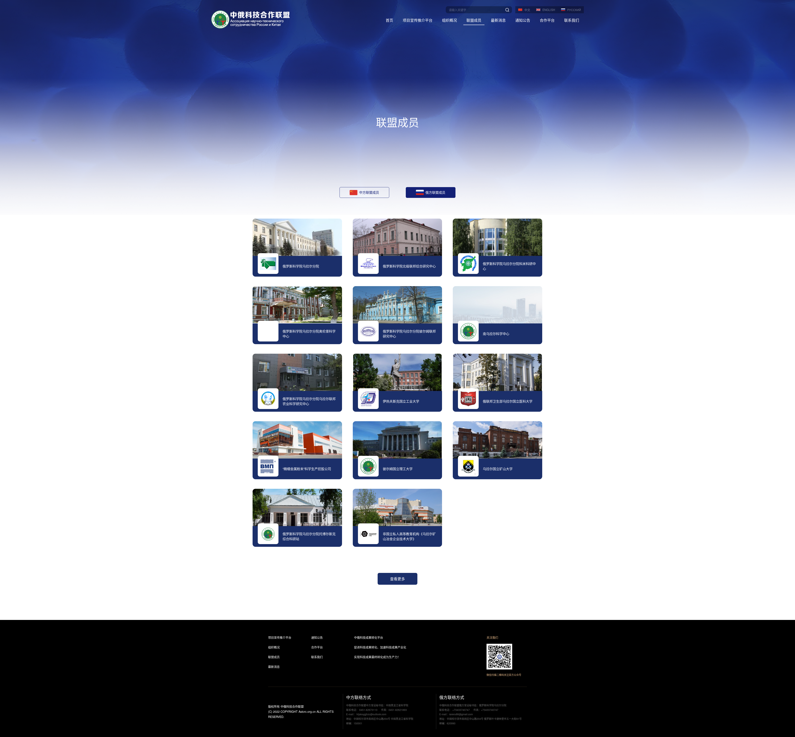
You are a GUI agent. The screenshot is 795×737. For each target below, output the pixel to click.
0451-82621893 (398, 710)
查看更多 (397, 578)
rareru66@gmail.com (461, 714)
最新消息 (498, 20)
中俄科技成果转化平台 (368, 637)
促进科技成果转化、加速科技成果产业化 (380, 647)
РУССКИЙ (574, 10)
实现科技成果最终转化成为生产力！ (377, 657)
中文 (527, 10)
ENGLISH (548, 10)
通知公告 (522, 20)
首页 (389, 20)
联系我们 (571, 20)
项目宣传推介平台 (417, 20)
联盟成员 (473, 20)
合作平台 (547, 20)
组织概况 (449, 20)
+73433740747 (461, 710)
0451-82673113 (368, 710)
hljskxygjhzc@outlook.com (371, 714)
